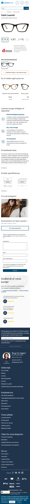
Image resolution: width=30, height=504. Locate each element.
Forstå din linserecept (6, 437)
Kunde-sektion (5, 409)
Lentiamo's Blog (5, 459)
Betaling (3, 373)
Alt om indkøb (4, 370)
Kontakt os (4, 467)
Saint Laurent (16, 12)
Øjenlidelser (4, 440)
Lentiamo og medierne (7, 462)
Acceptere (12, 502)
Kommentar (6, 241)
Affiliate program (5, 425)
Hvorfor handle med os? (7, 464)
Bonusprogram (5, 420)
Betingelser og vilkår (6, 384)
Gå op (20, 490)
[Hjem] (1, 11)
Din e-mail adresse (8, 258)
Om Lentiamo (4, 454)
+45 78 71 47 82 (16, 360)
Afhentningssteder (6, 378)
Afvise (19, 502)
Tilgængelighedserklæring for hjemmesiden (12, 398)
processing (12, 264)
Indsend (15, 270)
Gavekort (3, 381)
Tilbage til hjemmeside (13, 490)
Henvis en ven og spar (7, 423)
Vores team (4, 456)
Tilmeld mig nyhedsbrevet (15, 346)
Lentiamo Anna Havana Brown (10, 93)
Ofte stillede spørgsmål (7, 395)
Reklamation (4, 401)
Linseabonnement (6, 417)
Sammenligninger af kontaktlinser (10, 445)
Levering (3, 376)
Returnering (4, 403)
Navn (4, 252)
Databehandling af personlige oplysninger (12, 386)
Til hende (9, 12)
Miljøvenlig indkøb (6, 428)
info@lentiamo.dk (16, 362)
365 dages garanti (6, 406)
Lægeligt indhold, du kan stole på (10, 442)
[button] (5, 39)
